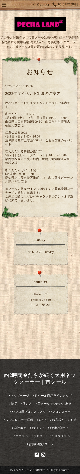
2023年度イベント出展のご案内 (33, 93)
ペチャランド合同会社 (32, 469)
